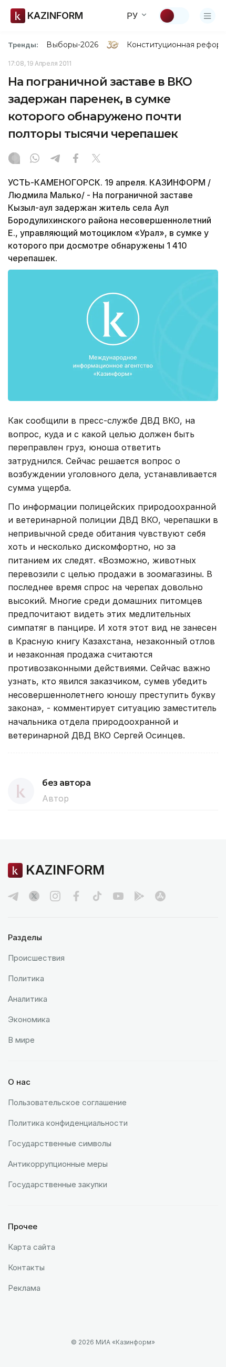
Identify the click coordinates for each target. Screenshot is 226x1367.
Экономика (29, 1019)
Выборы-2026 (72, 44)
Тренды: (23, 44)
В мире (21, 1040)
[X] (96, 159)
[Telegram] (55, 159)
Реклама (24, 1288)
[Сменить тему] (174, 15)
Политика (26, 978)
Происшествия (36, 958)
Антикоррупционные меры (58, 1164)
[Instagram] (14, 159)
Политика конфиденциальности (68, 1123)
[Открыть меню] (207, 16)
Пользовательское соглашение (67, 1102)
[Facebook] (75, 159)
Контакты (26, 1267)
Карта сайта (31, 1247)
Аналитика (27, 999)
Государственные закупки (57, 1184)
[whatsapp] (34, 159)
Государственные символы (59, 1143)
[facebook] (76, 896)
